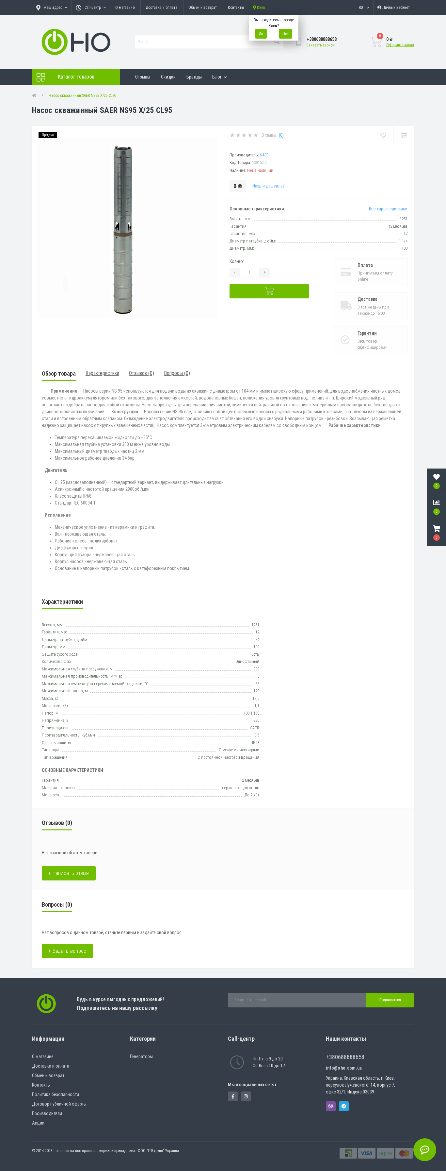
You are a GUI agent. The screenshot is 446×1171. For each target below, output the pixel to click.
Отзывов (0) (141, 373)
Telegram (344, 1106)
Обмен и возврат (202, 7)
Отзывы (143, 77)
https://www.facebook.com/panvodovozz (233, 1096)
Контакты (236, 7)
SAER (264, 154)
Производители (47, 1113)
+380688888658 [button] (345, 1057)
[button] (436, 533)
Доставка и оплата (161, 7)
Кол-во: (237, 261)
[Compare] (403, 135)
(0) (281, 135)
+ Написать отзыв (68, 873)
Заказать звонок (320, 45)
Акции (38, 1123)
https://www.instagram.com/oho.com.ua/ (246, 1096)
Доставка (367, 299)
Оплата (365, 265)
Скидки (168, 77)
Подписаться (390, 1000)
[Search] (276, 41)
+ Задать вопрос (67, 951)
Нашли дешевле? (268, 185)
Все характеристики (388, 208)
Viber (331, 1106)
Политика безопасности (55, 1094)
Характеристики (102, 373)
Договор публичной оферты (59, 1104)
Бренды (194, 77)
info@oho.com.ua (344, 1068)
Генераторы (141, 1056)
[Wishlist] (383, 135)
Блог (217, 77)
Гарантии (367, 333)
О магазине (125, 7)
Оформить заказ (400, 45)
